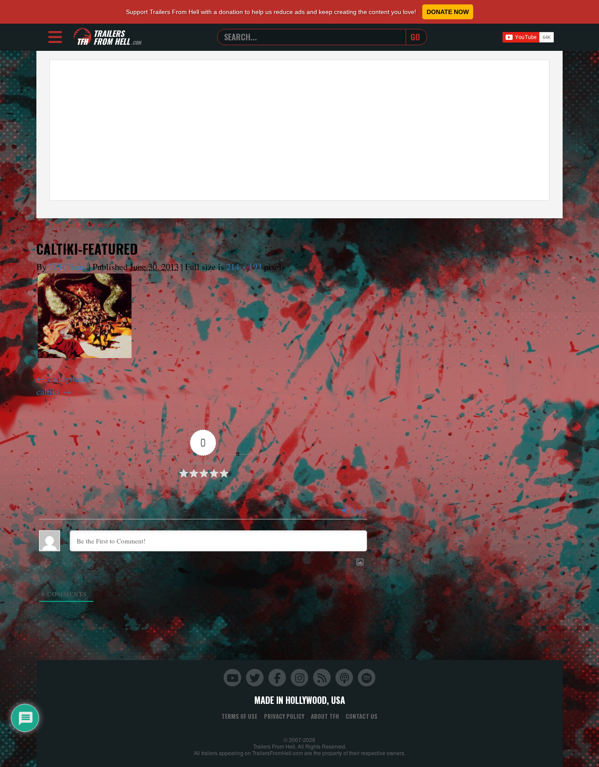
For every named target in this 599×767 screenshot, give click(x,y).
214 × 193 (244, 267)
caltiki (47, 392)
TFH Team (67, 267)
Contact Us (362, 716)
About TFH (325, 716)
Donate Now (448, 11)
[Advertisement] (299, 130)
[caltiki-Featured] (84, 315)
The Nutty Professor (79, 224)
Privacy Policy (284, 716)
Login (357, 510)
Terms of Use (239, 716)
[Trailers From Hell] (82, 37)
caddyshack (68, 378)
